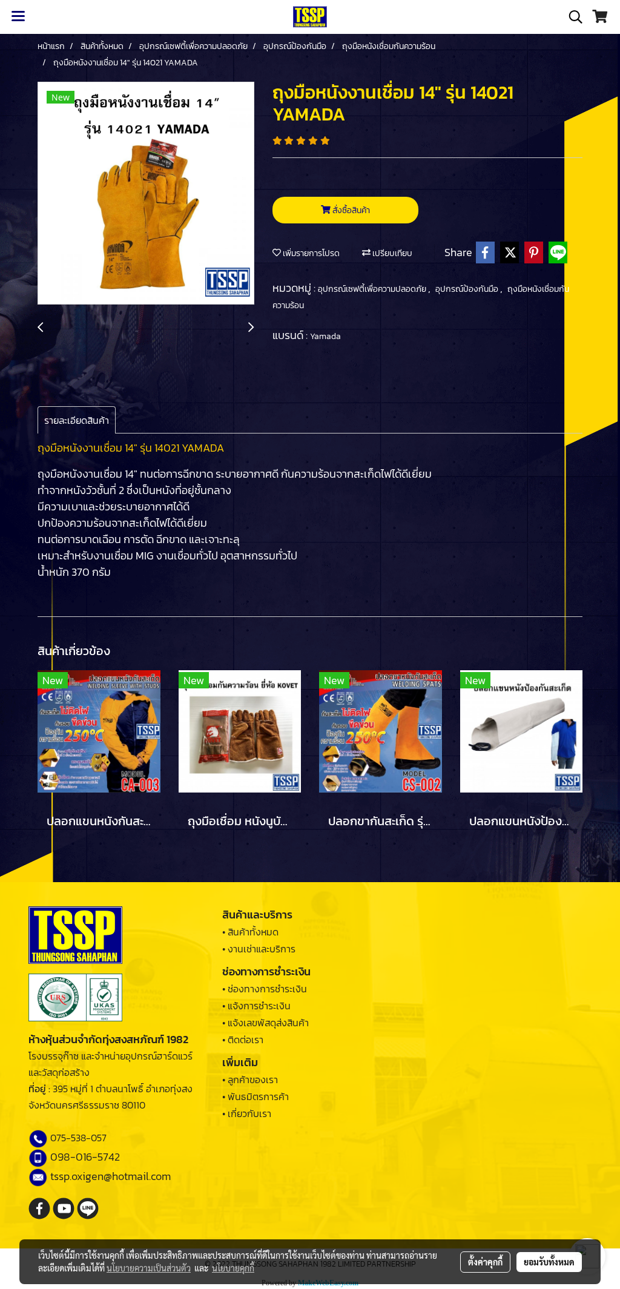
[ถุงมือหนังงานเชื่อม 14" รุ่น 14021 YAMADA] (146, 193)
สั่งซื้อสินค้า (350, 210)
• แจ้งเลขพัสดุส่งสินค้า (265, 1022)
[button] (571, 17)
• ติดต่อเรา (242, 1039)
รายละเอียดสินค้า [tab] (76, 420)
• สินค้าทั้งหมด (250, 932)
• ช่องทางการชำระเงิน (264, 988)
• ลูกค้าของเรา (250, 1079)
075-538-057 (78, 1137)
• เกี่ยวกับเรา (246, 1113)
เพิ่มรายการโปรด (310, 253)
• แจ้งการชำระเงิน (256, 1005)
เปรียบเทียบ (391, 253)
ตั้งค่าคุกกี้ (485, 1261)
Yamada (325, 336)
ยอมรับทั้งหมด (549, 1261)
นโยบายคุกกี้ (233, 1267)
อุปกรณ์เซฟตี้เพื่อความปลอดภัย (373, 289)
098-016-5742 (85, 1157)
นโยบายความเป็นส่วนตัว (149, 1267)
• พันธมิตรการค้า (255, 1096)
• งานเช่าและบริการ (258, 948)
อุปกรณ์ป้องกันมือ (467, 289)
